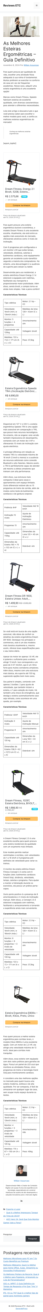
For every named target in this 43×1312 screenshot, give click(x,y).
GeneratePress (21, 1309)
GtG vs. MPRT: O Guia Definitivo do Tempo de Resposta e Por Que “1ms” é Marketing (20, 1286)
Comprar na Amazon (21, 205)
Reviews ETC (12, 5)
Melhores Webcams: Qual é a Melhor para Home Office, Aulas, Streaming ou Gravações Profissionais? (20, 1268)
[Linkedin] (21, 1201)
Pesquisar (7, 1234)
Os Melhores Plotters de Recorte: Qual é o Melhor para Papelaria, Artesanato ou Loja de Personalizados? (21, 1277)
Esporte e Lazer (13, 1209)
